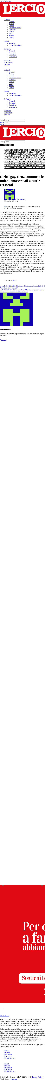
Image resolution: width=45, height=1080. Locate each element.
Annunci (12, 51)
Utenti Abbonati (9, 1058)
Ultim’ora (7, 60)
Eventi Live (8, 62)
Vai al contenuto (5, 1)
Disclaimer (8, 1054)
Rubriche (7, 49)
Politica (11, 24)
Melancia (14, 1079)
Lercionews (13, 57)
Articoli (7, 20)
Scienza (11, 32)
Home (6, 1050)
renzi (14, 280)
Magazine (12, 43)
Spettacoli (12, 30)
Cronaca (12, 22)
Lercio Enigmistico (15, 45)
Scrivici (7, 64)
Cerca (2, 120)
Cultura (11, 37)
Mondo (11, 26)
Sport (10, 33)
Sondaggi (12, 53)
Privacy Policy (37, 1077)
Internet (11, 35)
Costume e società (15, 28)
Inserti (6, 41)
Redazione (8, 1056)
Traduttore (12, 55)
